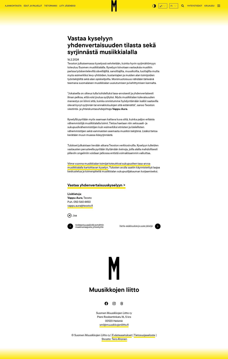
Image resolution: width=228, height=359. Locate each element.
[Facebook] (106, 303)
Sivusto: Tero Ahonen (114, 339)
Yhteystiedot (194, 6)
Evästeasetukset (122, 335)
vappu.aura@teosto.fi (80, 206)
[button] (163, 5)
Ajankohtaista (13, 6)
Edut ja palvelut (33, 6)
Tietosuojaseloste (144, 335)
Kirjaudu (209, 6)
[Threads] (122, 303)
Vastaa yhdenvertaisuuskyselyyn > (96, 185)
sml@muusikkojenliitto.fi (114, 325)
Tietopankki (50, 6)
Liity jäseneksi (67, 6)
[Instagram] (114, 303)
